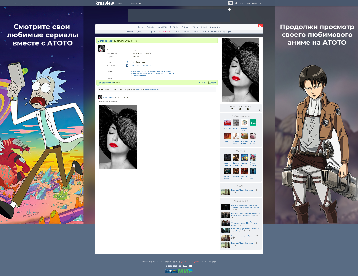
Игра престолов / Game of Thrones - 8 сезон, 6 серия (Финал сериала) (245, 214)
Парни (152, 31)
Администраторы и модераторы (216, 31)
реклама (176, 262)
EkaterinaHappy (105, 40)
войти (138, 90)
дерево (212, 82)
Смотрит (240, 151)
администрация (148, 262)
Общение (215, 27)
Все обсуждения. (106, 82)
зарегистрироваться (152, 90)
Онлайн (130, 31)
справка (168, 262)
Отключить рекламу (254, 3)
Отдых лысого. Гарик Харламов (243, 236)
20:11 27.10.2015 (123, 97)
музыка (133, 71)
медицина (143, 73)
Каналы (150, 27)
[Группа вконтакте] (230, 5)
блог (214, 262)
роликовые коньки (164, 71)
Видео (241, 185)
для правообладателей (190, 262)
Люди (204, 27)
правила (160, 262)
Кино (140, 27)
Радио (195, 27)
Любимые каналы (241, 116)
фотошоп (151, 73)
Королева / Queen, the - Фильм (242, 190)
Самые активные (190, 31)
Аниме (185, 27)
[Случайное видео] (236, 3)
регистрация (136, 3)
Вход (120, 3)
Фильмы (174, 27)
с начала (203, 82)
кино (139, 71)
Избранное (240, 201)
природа (142, 75)
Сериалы (162, 27)
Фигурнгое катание (148, 71)
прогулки (167, 73)
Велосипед (135, 73)
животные (159, 73)
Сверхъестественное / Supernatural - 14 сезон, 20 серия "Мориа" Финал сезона (245, 223)
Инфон (185, 266)
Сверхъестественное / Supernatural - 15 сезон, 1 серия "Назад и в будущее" (245, 206)
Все (177, 31)
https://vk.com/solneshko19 (141, 66)
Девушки (141, 31)
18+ (241, 3)
